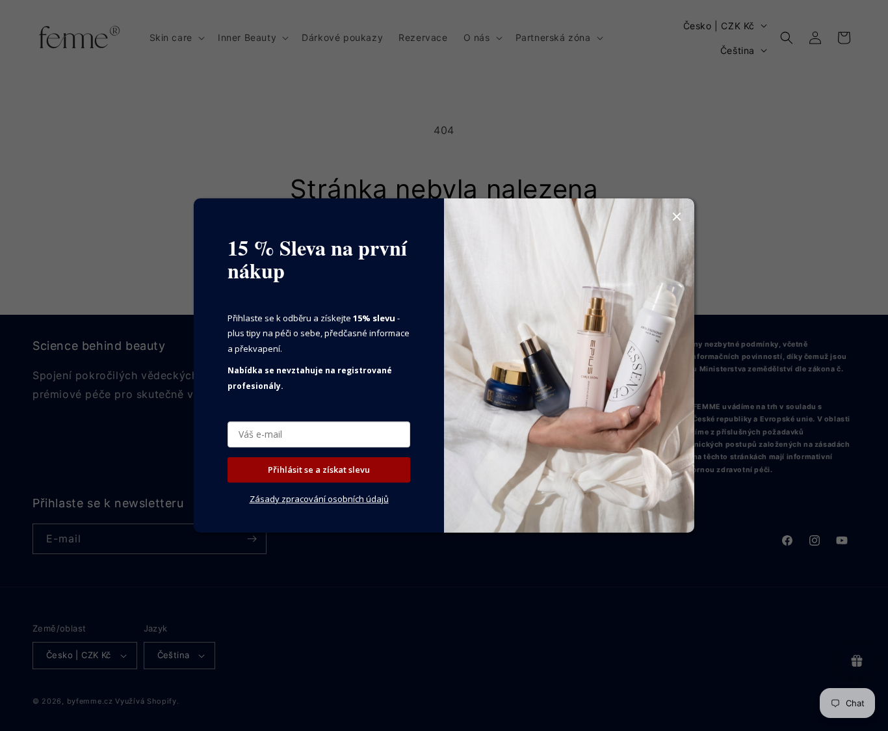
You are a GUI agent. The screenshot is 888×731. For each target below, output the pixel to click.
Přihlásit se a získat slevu (319, 469)
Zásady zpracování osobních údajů (319, 499)
